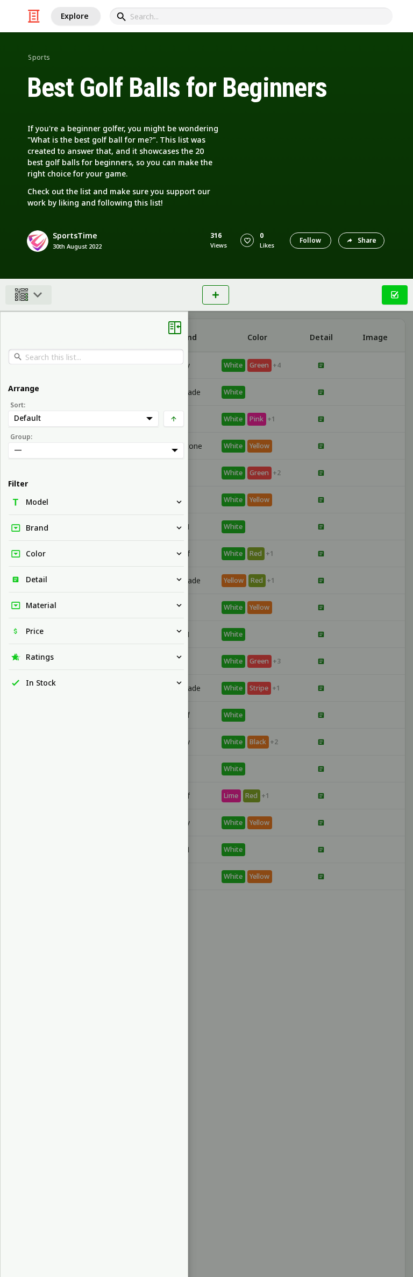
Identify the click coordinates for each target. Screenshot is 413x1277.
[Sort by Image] (375, 335)
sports (39, 57)
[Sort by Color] (257, 335)
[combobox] (251, 16)
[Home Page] (34, 16)
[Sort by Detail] (321, 335)
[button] (247, 240)
